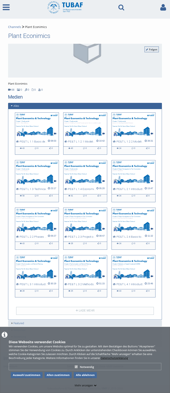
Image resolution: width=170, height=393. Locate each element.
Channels (14, 27)
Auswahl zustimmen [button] (26, 375)
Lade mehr (86, 310)
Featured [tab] (18, 323)
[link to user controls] (163, 7)
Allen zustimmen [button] (58, 375)
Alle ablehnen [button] (85, 375)
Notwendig (87, 367)
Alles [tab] (16, 105)
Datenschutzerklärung (114, 358)
